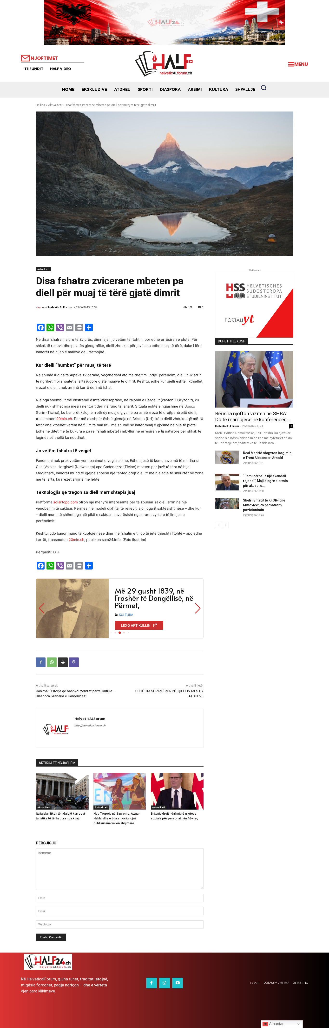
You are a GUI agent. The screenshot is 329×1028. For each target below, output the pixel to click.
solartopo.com (65, 502)
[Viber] (74, 662)
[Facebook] (41, 662)
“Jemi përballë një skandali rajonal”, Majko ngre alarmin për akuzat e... (265, 481)
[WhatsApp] (52, 662)
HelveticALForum (60, 307)
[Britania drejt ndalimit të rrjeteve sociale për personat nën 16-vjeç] (177, 791)
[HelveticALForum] (39, 307)
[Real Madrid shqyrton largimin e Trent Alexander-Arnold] (227, 457)
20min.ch (64, 418)
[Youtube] (177, 983)
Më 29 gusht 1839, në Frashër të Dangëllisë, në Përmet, (154, 598)
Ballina (40, 105)
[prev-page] (218, 525)
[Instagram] (164, 983)
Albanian (276, 1024)
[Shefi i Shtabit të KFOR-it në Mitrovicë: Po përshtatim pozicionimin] (227, 503)
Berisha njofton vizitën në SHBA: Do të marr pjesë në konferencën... (252, 416)
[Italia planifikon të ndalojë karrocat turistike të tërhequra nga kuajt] (62, 791)
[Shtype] (63, 662)
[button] (263, 87)
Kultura (126, 615)
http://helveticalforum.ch (90, 725)
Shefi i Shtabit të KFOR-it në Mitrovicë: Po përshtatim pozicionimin (264, 505)
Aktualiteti (55, 105)
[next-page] (226, 525)
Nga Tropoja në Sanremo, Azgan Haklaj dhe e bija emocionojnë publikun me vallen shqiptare (116, 818)
